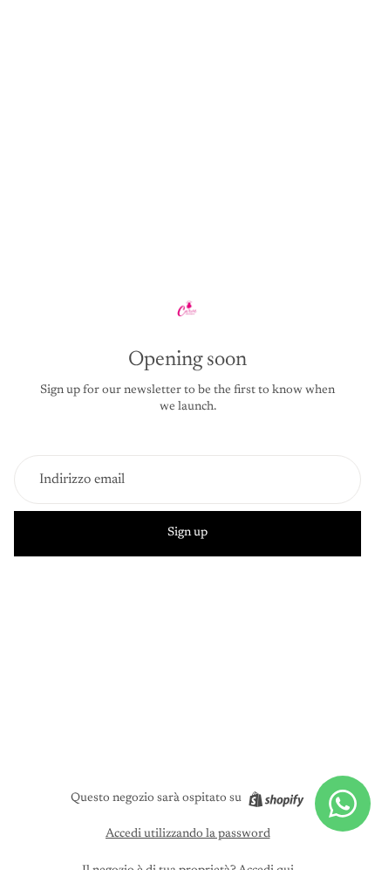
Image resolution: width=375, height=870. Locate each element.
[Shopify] (276, 799)
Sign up (187, 533)
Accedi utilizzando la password (188, 834)
